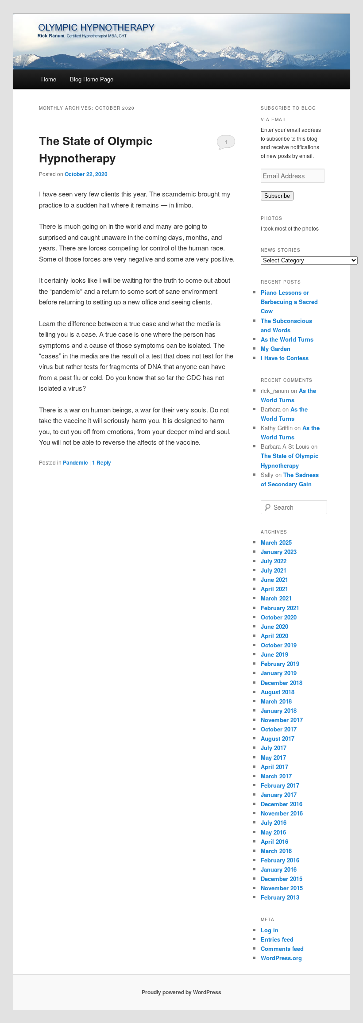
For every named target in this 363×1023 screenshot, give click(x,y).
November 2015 (282, 888)
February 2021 (280, 608)
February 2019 (280, 663)
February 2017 (280, 785)
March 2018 (276, 701)
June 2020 (274, 626)
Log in (269, 930)
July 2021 (273, 570)
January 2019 (279, 673)
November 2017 (282, 719)
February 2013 (280, 897)
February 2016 (280, 860)
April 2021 (274, 589)
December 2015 (281, 878)
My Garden (275, 348)
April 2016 (274, 841)
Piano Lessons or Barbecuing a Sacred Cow (289, 301)
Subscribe (277, 195)
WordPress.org (281, 958)
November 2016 (282, 813)
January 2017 (279, 794)
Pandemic (75, 462)
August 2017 (277, 738)
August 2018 (277, 692)
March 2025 (276, 542)
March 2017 (276, 776)
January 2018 (279, 710)
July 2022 (273, 561)
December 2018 (281, 682)
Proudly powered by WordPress (181, 992)
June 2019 (274, 654)
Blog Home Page (91, 79)
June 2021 (274, 579)
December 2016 (281, 804)
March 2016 (276, 850)
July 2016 (273, 822)
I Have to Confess (285, 358)
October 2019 (279, 645)
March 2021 (276, 598)
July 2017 (273, 747)
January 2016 (279, 869)
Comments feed (282, 948)
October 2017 (279, 729)
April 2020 (274, 635)
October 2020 (279, 617)
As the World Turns (287, 339)
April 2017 (274, 766)
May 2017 (273, 757)
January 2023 (279, 551)
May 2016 (273, 832)
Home (48, 79)
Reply (101, 462)
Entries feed (277, 939)
